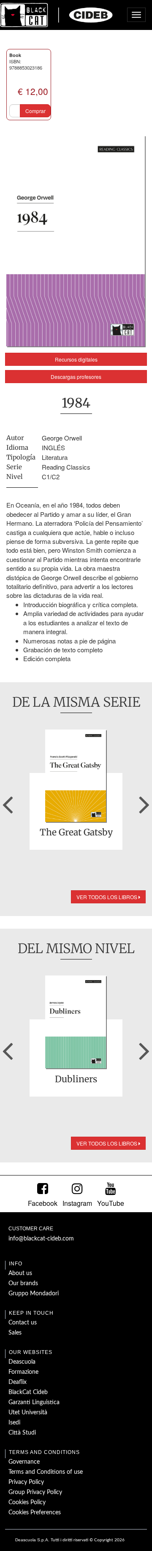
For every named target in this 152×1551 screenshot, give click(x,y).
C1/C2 (51, 476)
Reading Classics (66, 466)
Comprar (35, 110)
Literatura (55, 457)
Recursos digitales (76, 359)
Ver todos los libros (107, 896)
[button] (7, 801)
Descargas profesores (76, 376)
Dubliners (76, 1080)
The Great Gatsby (76, 833)
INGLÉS (53, 447)
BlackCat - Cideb (56, 15)
